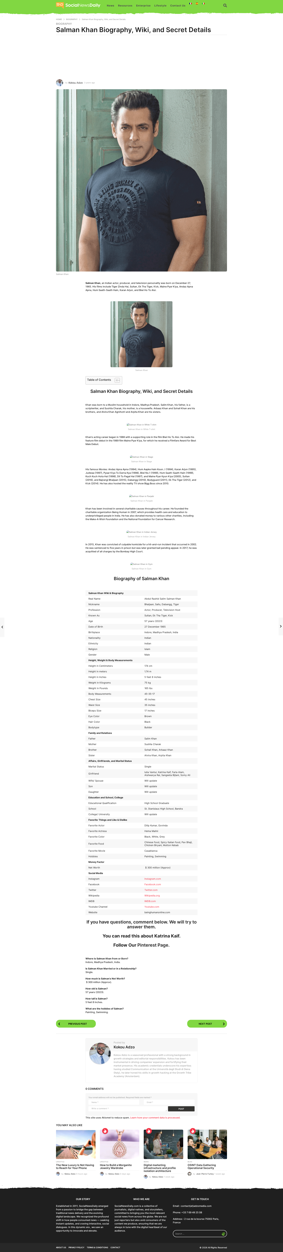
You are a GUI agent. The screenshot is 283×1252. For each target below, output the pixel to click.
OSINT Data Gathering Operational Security (202, 1167)
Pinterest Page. (153, 945)
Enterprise (143, 5)
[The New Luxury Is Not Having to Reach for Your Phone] (76, 1144)
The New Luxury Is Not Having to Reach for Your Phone (75, 1167)
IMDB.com (150, 901)
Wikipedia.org (152, 895)
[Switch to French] (190, 3)
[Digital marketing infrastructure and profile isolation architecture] (163, 1144)
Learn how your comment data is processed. (155, 1117)
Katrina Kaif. (167, 936)
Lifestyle (160, 5)
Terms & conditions (97, 1247)
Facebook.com (152, 884)
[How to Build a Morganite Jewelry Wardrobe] (119, 1144)
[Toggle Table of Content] (115, 380)
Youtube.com (151, 906)
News (110, 5)
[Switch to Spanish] (197, 3)
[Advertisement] (141, 57)
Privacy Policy (76, 1247)
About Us (61, 1247)
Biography (64, 23)
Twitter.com (151, 889)
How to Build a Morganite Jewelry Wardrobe (116, 1167)
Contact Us (178, 5)
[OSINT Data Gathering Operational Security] (207, 1144)
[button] (225, 6)
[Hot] (105, 1131)
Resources (125, 5)
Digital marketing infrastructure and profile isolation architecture (160, 1168)
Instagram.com (152, 878)
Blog (190, 1162)
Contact (115, 1247)
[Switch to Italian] (203, 3)
